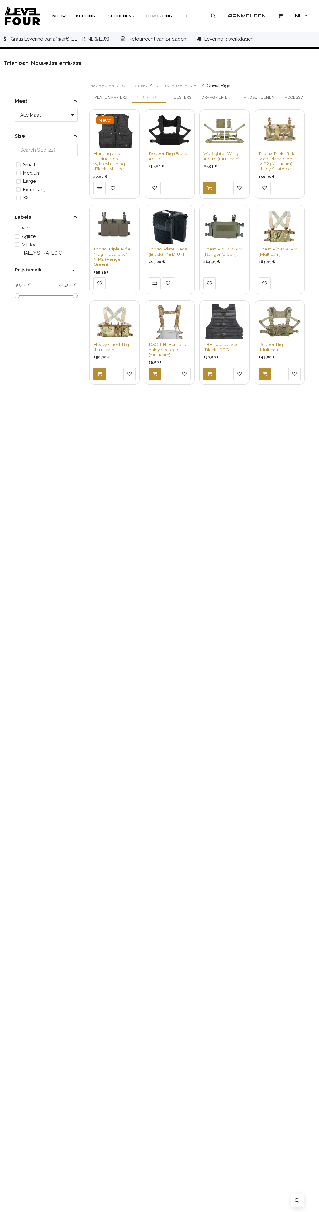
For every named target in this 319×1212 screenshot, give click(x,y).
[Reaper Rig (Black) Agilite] (170, 131)
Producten (101, 86)
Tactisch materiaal (177, 86)
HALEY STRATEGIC (42, 253)
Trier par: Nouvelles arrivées (41, 63)
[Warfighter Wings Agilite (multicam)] (224, 131)
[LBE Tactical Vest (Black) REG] (224, 321)
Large (29, 181)
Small (29, 164)
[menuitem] (59, 16)
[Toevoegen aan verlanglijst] (113, 188)
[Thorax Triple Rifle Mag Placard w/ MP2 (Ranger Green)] (114, 226)
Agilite (29, 236)
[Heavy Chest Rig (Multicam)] (114, 321)
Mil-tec (29, 245)
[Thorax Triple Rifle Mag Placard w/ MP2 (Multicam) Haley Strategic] (280, 131)
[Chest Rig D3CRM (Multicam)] (280, 226)
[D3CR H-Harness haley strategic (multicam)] (170, 321)
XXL (27, 198)
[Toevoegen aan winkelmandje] (209, 188)
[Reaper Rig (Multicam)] (280, 321)
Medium (31, 173)
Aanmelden (247, 16)
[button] (213, 16)
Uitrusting (134, 86)
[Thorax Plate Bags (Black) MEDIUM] (170, 226)
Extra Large (35, 189)
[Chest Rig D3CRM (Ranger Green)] (224, 226)
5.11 (25, 228)
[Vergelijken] (99, 188)
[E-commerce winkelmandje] (280, 16)
